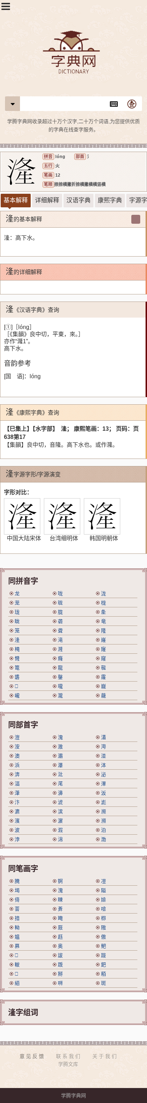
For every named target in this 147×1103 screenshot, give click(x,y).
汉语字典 (78, 200)
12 (57, 175)
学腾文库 (68, 1064)
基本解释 (16, 200)
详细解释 (47, 200)
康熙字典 (110, 200)
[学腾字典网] (73, 53)
